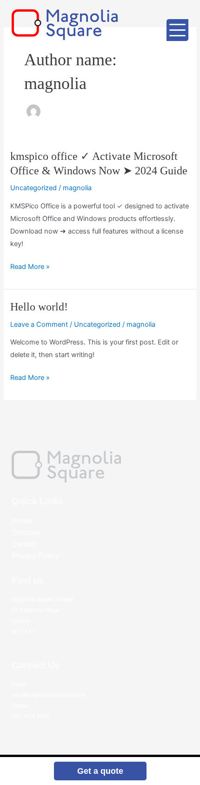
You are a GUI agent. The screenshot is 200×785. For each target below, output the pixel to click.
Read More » (30, 267)
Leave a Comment (39, 324)
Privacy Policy (35, 556)
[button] (100, 771)
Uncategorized (33, 188)
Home (22, 521)
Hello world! (39, 307)
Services (26, 533)
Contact (24, 544)
